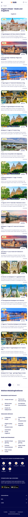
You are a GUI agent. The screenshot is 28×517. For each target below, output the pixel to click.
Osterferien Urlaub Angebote (8, 431)
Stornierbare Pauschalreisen (22, 404)
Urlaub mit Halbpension (8, 408)
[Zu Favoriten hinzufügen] (2, 32)
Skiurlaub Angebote (20, 424)
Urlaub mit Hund (9, 399)
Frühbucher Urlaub (8, 418)
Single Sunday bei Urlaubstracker (9, 425)
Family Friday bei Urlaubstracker (22, 419)
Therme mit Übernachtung (22, 400)
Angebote (13, 14)
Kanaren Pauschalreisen (9, 446)
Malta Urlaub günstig (21, 441)
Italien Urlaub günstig (21, 446)
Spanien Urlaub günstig (9, 441)
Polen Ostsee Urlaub (8, 450)
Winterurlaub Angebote (8, 404)
